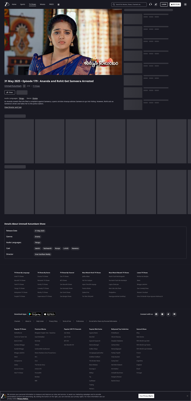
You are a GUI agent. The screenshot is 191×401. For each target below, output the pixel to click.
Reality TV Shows (43, 292)
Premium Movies (40, 329)
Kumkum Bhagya (19, 345)
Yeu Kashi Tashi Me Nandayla (118, 280)
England (139, 365)
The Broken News (94, 361)
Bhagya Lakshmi (142, 284)
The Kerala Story (40, 365)
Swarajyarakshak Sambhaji (117, 296)
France (139, 353)
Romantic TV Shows (44, 280)
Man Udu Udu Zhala (115, 288)
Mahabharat (18, 333)
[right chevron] (188, 141)
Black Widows (93, 365)
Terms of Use (67, 321)
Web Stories (140, 337)
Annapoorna (18, 361)
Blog (138, 333)
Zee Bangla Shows (65, 296)
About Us (28, 321)
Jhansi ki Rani (18, 341)
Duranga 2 (92, 369)
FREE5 (51, 4)
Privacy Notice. (22, 399)
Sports (22, 4)
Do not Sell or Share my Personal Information (103, 321)
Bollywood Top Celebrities (119, 329)
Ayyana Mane (93, 333)
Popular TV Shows (20, 329)
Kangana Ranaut (116, 377)
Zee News (67, 333)
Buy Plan (176, 4)
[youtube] (174, 314)
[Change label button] (156, 5)
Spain (138, 357)
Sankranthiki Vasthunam (42, 349)
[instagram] (162, 314)
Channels (17, 321)
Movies (42, 4)
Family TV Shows (43, 284)
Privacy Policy (53, 321)
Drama (35, 98)
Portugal (139, 373)
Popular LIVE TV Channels (72, 329)
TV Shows (32, 4)
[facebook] (156, 314)
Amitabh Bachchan (117, 373)
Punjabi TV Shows (19, 296)
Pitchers (91, 389)
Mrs (36, 357)
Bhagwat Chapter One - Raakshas (45, 333)
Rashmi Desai (115, 381)
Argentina (140, 361)
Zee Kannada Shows (66, 288)
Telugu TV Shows (19, 288)
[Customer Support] (150, 4)
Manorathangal (94, 345)
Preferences (80, 321)
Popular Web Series (95, 329)
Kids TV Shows (18, 373)
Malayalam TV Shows (20, 292)
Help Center (40, 321)
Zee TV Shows (64, 276)
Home (14, 4)
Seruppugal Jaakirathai (96, 353)
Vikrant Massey (116, 337)
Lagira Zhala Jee (114, 284)
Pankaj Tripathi (115, 353)
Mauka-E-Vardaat (142, 292)
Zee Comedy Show (142, 288)
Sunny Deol (114, 361)
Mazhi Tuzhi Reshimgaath (117, 276)
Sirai (36, 361)
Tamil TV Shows (19, 284)
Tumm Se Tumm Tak (20, 337)
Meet (138, 280)
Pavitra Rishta (86, 288)
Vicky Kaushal (115, 357)
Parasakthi (38, 373)
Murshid (91, 337)
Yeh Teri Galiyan (87, 280)
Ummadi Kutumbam (13, 86)
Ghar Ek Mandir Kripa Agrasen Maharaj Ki (150, 296)
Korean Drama (18, 369)
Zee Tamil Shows (65, 292)
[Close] (187, 395)
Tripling (91, 385)
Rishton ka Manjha (142, 276)
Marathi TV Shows (19, 280)
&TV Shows (63, 280)
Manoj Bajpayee (116, 349)
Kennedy (37, 341)
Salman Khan (115, 345)
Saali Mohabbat (39, 337)
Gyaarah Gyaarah (94, 341)
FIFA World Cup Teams (143, 345)
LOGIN (164, 4)
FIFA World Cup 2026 (143, 341)
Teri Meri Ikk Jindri (87, 296)
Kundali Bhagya (19, 349)
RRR (36, 381)
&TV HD (66, 341)
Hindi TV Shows (19, 276)
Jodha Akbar (86, 276)
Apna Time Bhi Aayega (89, 284)
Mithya (91, 373)
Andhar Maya (93, 349)
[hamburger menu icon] (185, 4)
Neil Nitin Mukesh (116, 365)
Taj (90, 377)
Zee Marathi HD (69, 345)
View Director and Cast (13, 107)
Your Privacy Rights (146, 396)
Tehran (37, 345)
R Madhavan (115, 333)
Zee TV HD (67, 337)
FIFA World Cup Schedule (144, 349)
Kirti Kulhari (114, 369)
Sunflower (92, 381)
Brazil (138, 369)
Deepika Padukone (117, 341)
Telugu (21, 98)
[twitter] (168, 314)
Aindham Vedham (94, 357)
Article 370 (38, 369)
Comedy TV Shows (43, 288)
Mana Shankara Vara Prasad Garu (45, 353)
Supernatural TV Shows (45, 296)
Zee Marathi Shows (66, 284)
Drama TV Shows (43, 276)
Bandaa (37, 377)
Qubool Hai (85, 292)
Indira (16, 365)
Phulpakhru (112, 292)
